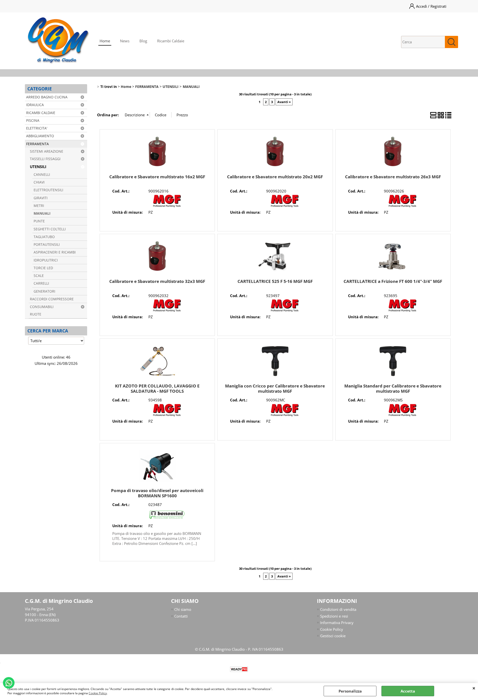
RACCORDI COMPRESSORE (52, 299)
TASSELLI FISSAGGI (45, 159)
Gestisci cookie (333, 635)
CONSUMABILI (42, 307)
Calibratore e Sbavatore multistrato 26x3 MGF (393, 177)
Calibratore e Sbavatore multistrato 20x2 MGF (275, 177)
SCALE (39, 275)
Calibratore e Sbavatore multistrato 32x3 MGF (157, 281)
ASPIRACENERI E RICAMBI (55, 252)
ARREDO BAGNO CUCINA (46, 97)
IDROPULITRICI (46, 260)
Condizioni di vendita (338, 609)
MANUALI (42, 213)
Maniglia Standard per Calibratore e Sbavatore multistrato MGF (392, 388)
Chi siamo (182, 609)
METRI (39, 205)
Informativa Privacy (337, 622)
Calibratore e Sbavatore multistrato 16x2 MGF (157, 177)
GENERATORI (44, 291)
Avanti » (284, 102)
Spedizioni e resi (334, 616)
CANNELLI (42, 174)
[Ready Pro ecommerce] (239, 669)
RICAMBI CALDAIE (40, 113)
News (124, 40)
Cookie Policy (98, 693)
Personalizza (350, 691)
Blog (143, 40)
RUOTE (35, 314)
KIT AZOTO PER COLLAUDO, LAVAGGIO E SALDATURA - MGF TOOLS (157, 388)
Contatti (181, 616)
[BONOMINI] (167, 519)
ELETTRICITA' (36, 128)
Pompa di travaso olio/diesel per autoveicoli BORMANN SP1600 (157, 493)
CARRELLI (41, 283)
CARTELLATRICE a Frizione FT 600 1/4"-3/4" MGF (393, 281)
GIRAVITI (41, 198)
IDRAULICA (35, 105)
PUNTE (39, 221)
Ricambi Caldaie (170, 40)
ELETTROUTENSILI (48, 190)
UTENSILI (38, 166)
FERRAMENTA (37, 144)
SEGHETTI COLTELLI (50, 229)
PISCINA (32, 120)
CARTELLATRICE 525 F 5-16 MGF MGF (275, 281)
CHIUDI (474, 688)
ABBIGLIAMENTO (40, 136)
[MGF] (167, 205)
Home (105, 40)
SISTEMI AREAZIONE (46, 151)
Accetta (408, 691)
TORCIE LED (43, 268)
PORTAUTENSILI (47, 244)
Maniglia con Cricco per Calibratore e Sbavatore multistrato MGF (275, 388)
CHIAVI (39, 182)
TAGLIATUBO (44, 237)
